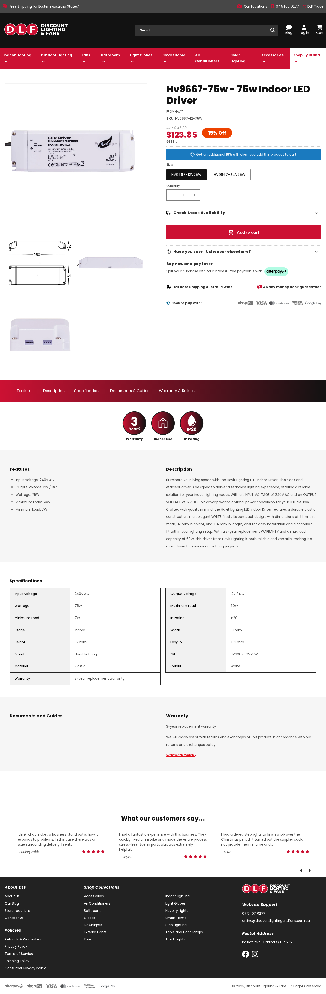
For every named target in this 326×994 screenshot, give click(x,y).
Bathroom (110, 55)
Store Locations (18, 910)
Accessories (272, 55)
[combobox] (206, 30)
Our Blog (12, 903)
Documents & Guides (129, 391)
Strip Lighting (176, 925)
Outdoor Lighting (56, 55)
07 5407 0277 (288, 6)
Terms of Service (19, 953)
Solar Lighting (238, 58)
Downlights (93, 925)
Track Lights (175, 939)
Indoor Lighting (17, 55)
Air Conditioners (207, 58)
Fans (86, 55)
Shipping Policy (17, 960)
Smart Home (174, 55)
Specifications (87, 391)
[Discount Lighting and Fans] (35, 30)
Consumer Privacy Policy (25, 968)
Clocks (89, 917)
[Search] (273, 30)
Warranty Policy (180, 755)
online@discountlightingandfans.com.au (276, 920)
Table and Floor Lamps (184, 932)
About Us (12, 896)
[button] (243, 213)
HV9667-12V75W (186, 174)
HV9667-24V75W (230, 174)
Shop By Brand (306, 55)
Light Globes (141, 55)
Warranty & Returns (177, 391)
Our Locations (256, 6)
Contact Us (14, 917)
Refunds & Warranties (23, 939)
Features (25, 391)
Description (54, 391)
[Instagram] (255, 955)
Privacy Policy (16, 946)
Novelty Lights (176, 910)
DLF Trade (315, 6)
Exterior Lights (95, 932)
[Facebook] (247, 955)
